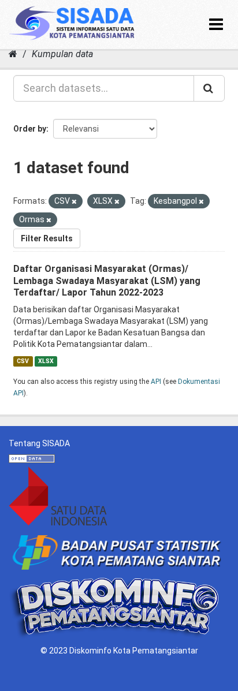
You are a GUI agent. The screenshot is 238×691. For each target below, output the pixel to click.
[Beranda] (13, 53)
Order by (29, 128)
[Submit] (209, 88)
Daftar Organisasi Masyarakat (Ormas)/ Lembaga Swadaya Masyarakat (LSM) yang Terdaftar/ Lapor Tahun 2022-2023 (106, 280)
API (156, 382)
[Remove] (74, 202)
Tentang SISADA (39, 443)
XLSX (46, 361)
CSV (23, 361)
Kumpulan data (62, 53)
